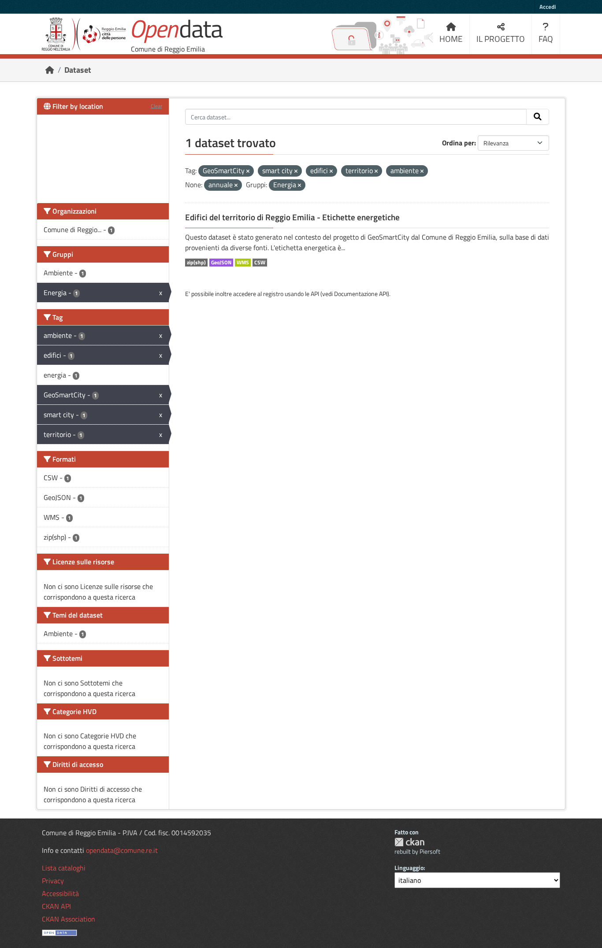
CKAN (409, 842)
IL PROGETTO (500, 38)
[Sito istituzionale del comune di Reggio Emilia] (84, 34)
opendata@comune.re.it (122, 850)
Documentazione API (360, 293)
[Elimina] (247, 171)
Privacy (53, 880)
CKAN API (56, 906)
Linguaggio (409, 867)
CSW (259, 263)
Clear (156, 106)
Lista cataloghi (63, 868)
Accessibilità (60, 893)
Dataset (77, 70)
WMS (243, 263)
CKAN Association (68, 919)
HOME (451, 38)
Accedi (547, 6)
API (315, 293)
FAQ (546, 38)
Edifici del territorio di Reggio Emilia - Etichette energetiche (292, 217)
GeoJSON (221, 263)
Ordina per (458, 142)
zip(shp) (196, 263)
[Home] (49, 70)
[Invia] (537, 117)
